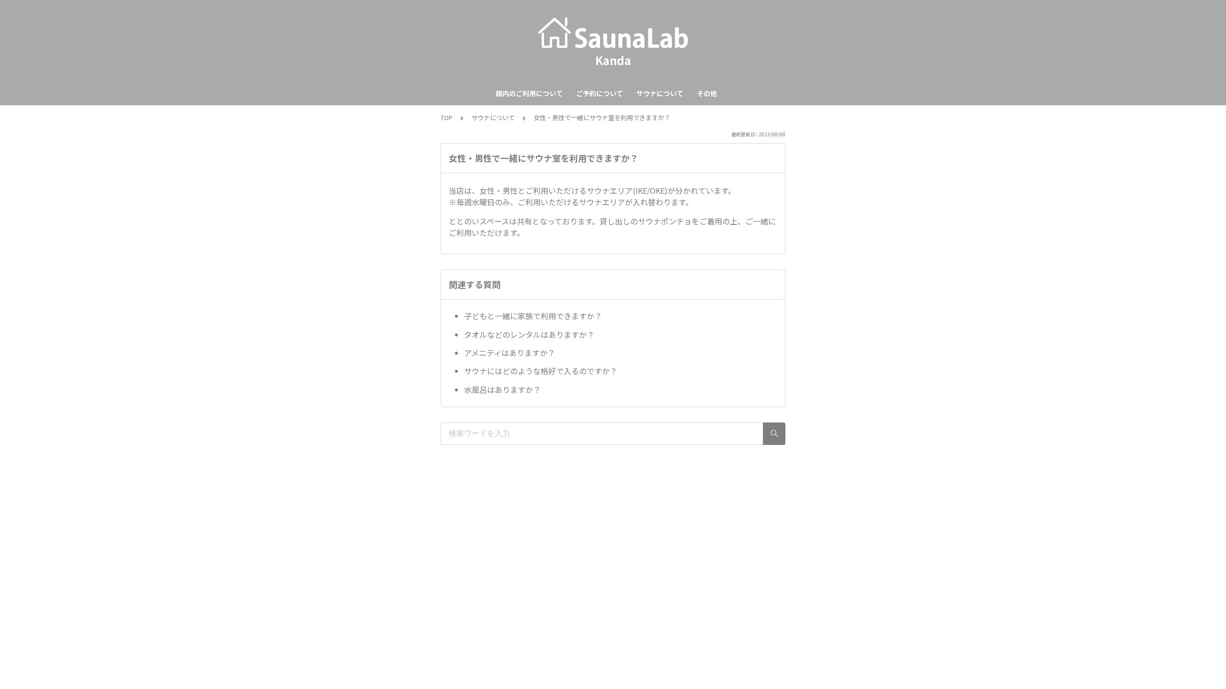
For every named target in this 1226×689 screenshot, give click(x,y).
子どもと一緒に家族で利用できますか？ (533, 316)
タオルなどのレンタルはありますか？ (529, 334)
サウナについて (659, 93)
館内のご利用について (529, 93)
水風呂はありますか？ (502, 389)
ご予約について (599, 93)
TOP (447, 117)
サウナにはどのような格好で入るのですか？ (540, 371)
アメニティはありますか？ (509, 352)
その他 (707, 93)
